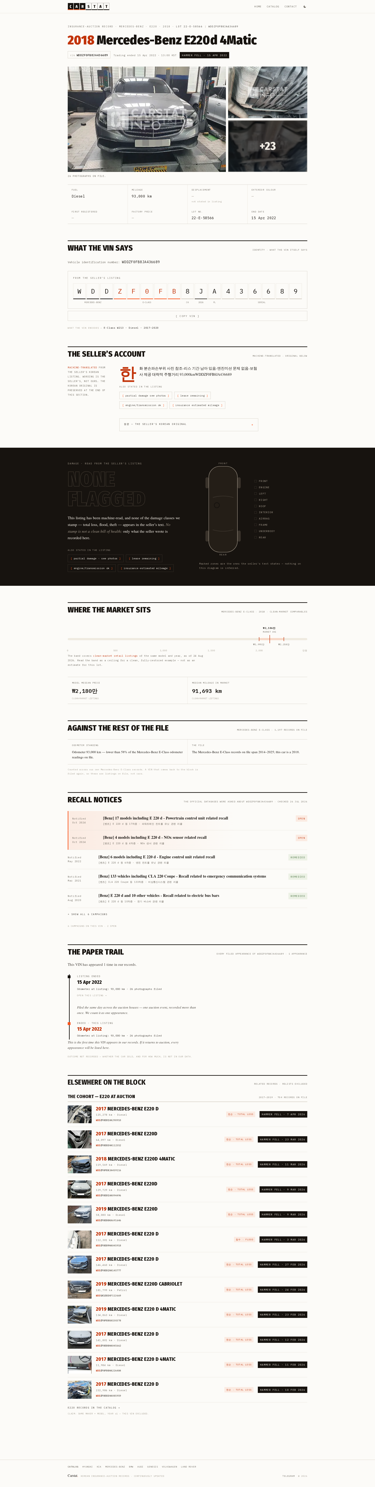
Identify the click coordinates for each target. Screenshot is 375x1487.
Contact (291, 6)
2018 (166, 26)
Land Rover (188, 1466)
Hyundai (87, 1466)
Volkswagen (169, 1466)
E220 (153, 26)
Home (258, 6)
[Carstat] (88, 6)
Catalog (273, 6)
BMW (131, 1466)
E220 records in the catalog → (94, 1407)
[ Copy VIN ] (187, 316)
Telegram (289, 1476)
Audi (140, 1466)
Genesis (152, 1466)
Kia (99, 1466)
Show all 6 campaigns (89, 914)
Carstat (73, 1475)
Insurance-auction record (90, 26)
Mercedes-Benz (131, 26)
